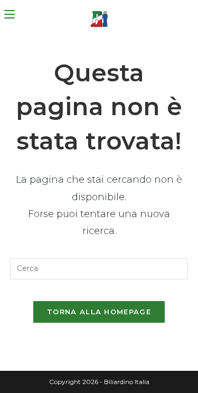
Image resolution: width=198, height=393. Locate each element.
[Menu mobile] (9, 14)
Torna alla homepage (99, 311)
